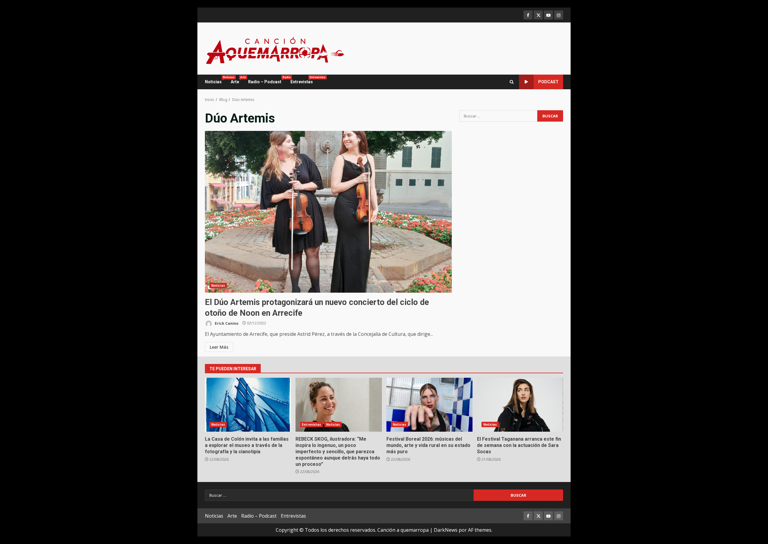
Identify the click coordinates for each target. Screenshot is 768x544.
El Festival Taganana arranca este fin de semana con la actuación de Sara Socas (520, 405)
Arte (237, 80)
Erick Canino (226, 323)
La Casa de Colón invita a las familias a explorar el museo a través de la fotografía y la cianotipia (248, 405)
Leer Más (219, 347)
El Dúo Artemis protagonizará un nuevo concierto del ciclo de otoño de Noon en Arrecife (328, 212)
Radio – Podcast (267, 80)
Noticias (215, 80)
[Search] (512, 82)
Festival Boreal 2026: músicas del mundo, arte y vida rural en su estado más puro (429, 405)
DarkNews (446, 530)
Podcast (548, 81)
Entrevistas (301, 80)
